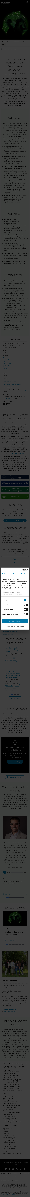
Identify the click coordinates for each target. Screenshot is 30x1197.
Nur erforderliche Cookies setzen (15, 626)
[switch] (26, 605)
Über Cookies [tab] (24, 573)
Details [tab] (15, 573)
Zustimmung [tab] (5, 573)
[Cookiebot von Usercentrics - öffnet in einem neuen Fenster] (21, 570)
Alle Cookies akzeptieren (15, 621)
